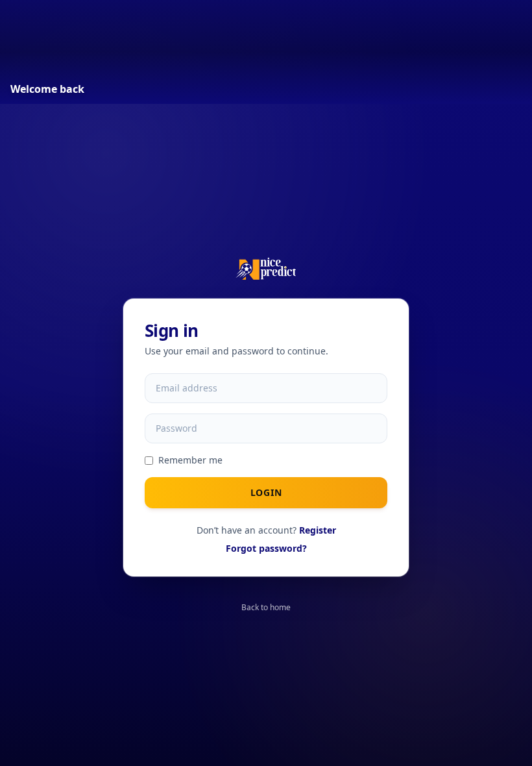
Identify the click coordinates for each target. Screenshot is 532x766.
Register (317, 530)
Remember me (190, 460)
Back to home (266, 607)
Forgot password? (266, 548)
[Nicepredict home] (266, 268)
